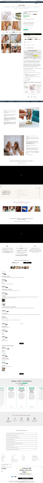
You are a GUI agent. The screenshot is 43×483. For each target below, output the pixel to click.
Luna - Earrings (26, 90)
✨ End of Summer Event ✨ (32, 94)
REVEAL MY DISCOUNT (25, 478)
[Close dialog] (41, 467)
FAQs (2, 458)
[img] (4, 273)
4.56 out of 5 (17, 262)
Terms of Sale (23, 456)
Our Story (13, 458)
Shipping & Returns (3, 457)
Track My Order (3, 456)
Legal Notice (23, 457)
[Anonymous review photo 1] (3, 300)
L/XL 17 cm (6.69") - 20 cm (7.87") (28, 25)
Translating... (4, 353)
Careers (13, 457)
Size (24, 21)
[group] (5, 209)
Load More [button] (21, 343)
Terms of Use (23, 458)
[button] (6, 397)
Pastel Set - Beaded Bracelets (32, 90)
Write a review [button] (27, 262)
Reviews (13, 456)
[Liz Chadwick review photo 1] (3, 369)
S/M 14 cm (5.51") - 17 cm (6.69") (28, 23)
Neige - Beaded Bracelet (38, 90)
